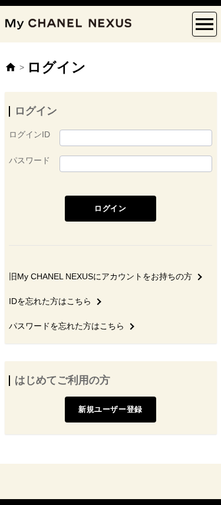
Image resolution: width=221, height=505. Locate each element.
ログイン (110, 208)
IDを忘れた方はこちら (50, 301)
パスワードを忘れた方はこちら (66, 326)
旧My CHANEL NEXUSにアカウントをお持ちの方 (100, 276)
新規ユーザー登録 (110, 409)
